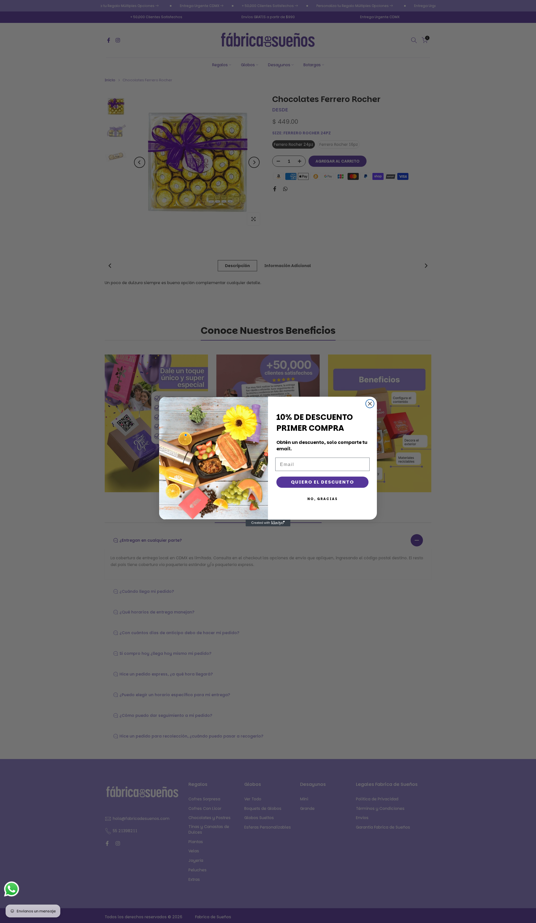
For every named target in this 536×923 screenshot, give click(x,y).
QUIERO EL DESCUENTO (322, 482)
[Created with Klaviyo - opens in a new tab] (268, 523)
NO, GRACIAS (322, 498)
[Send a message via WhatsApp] (11, 889)
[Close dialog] (370, 403)
